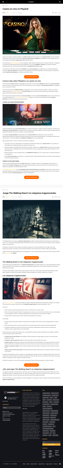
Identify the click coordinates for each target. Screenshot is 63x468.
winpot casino (55, 435)
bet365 (55, 397)
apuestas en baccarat (47, 395)
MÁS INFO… (25, 408)
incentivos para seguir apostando (21, 97)
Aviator (51, 397)
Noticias (6, 5)
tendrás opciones (12, 169)
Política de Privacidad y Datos (9, 414)
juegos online (53, 417)
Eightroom (7, 463)
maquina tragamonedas (55, 419)
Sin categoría (57, 454)
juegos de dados (46, 415)
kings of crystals (46, 419)
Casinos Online (33, 463)
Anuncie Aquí (5, 401)
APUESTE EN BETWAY (31, 76)
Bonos (43, 452)
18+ (3, 417)
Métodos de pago (51, 456)
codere (44, 406)
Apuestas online (55, 395)
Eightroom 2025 (6, 411)
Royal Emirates (45, 430)
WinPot (50, 435)
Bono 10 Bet (49, 399)
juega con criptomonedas (47, 408)
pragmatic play (51, 424)
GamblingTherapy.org (12, 398)
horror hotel (49, 406)
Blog (43, 450)
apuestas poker (46, 397)
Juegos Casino (44, 454)
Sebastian (7, 12)
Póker (54, 426)
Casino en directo (46, 404)
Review (56, 452)
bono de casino (56, 399)
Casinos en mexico (54, 404)
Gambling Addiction (6, 420)
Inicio (3, 5)
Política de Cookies (6, 415)
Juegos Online (50, 454)
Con (4, 169)
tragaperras (45, 435)
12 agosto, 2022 (14, 12)
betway (44, 399)
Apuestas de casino (54, 393)
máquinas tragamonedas (9, 302)
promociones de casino (47, 426)
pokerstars (45, 424)
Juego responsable (6, 418)
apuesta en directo (46, 393)
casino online (8, 253)
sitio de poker (52, 430)
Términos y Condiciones (7, 412)
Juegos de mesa (53, 415)
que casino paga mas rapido (48, 428)
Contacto (56, 463)
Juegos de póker (46, 417)
